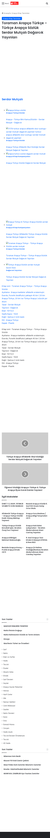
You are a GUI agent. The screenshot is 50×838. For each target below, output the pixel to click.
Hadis (5, 661)
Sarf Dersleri (8, 679)
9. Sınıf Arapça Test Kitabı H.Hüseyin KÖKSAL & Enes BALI (36, 540)
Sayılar (6, 683)
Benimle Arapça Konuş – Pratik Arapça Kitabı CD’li (12, 549)
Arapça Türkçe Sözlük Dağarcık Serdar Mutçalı (26, 163)
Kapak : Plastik (8, 323)
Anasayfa (7, 13)
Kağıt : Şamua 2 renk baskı (13, 317)
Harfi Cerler (7, 694)
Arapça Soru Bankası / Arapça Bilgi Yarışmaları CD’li (36, 515)
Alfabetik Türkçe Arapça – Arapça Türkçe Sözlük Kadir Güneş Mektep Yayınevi (13, 517)
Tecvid (5, 664)
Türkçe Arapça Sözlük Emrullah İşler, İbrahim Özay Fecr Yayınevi (11, 527)
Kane (5, 717)
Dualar (5, 668)
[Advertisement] (25, 69)
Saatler (6, 709)
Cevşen (6, 728)
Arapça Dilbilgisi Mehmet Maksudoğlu (11, 538)
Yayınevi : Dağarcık (10, 308)
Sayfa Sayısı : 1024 (10, 314)
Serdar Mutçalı (12, 99)
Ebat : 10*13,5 (8, 311)
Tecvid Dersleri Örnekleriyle (14, 736)
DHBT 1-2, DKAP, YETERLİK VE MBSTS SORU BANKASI (12, 505)
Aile (4, 698)
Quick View (11, 268)
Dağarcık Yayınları (14, 270)
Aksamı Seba (8, 672)
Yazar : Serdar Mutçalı (11, 304)
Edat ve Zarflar (9, 657)
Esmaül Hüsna (8, 724)
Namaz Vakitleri (9, 702)
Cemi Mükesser (9, 706)
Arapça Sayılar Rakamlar (12, 687)
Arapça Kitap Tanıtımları (20, 13)
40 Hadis (6, 743)
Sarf (5, 649)
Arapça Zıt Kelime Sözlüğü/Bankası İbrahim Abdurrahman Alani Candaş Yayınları (37, 551)
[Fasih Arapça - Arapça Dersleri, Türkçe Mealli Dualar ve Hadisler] (14, 3)
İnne (5, 721)
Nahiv (5, 653)
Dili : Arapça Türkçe (10, 320)
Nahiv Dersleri (8, 713)
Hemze (6, 691)
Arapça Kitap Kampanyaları (18, 156)
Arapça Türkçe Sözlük (15, 113)
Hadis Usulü (7, 732)
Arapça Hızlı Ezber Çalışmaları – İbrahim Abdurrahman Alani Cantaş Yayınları (35, 529)
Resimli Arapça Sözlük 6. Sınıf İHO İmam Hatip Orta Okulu (36, 506)
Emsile (5, 676)
